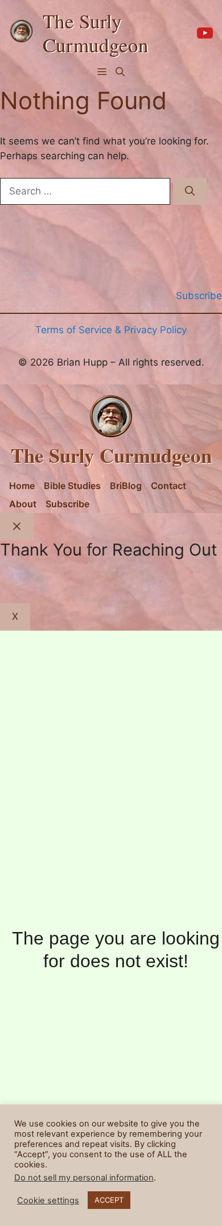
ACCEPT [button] (109, 1199)
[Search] (190, 191)
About (22, 504)
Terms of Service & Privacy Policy (111, 330)
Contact (168, 485)
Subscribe (67, 504)
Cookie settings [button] (48, 1200)
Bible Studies (72, 485)
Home (22, 485)
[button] (120, 71)
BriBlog (126, 485)
